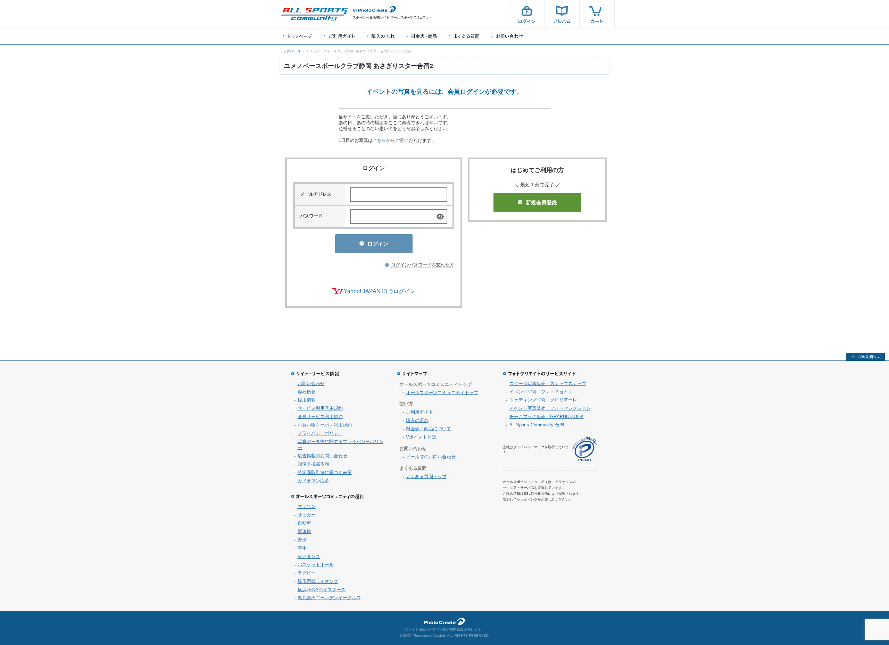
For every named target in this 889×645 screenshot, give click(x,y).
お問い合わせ (507, 36)
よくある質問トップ (426, 476)
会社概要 (307, 391)
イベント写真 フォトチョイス (541, 391)
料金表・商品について (428, 428)
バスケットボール (316, 564)
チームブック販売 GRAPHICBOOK (546, 416)
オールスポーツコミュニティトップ (442, 392)
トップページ (297, 36)
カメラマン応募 (313, 480)
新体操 (304, 531)
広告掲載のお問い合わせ (322, 455)
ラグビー (307, 573)
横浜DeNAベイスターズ (322, 589)
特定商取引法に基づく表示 (325, 472)
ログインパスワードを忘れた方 (422, 265)
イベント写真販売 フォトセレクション (550, 408)
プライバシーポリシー (320, 433)
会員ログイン (466, 91)
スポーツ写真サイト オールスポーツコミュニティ (314, 14)
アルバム (562, 14)
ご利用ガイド (339, 36)
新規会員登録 (541, 202)
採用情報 (307, 399)
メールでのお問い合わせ (431, 456)
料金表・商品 (422, 36)
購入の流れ (380, 36)
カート (597, 14)
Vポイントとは (421, 437)
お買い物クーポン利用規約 (325, 424)
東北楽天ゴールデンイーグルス (329, 597)
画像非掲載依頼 (313, 464)
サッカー (307, 514)
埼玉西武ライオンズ (318, 581)
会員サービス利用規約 (320, 416)
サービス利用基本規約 (320, 408)
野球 (302, 539)
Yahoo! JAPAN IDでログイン (379, 291)
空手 (302, 548)
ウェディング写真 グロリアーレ (543, 399)
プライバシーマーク (584, 449)
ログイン (526, 14)
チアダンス (309, 556)
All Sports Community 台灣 (536, 424)
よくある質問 (464, 36)
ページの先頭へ (865, 356)
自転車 (304, 523)
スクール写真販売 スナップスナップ (547, 383)
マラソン (307, 506)
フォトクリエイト (444, 621)
